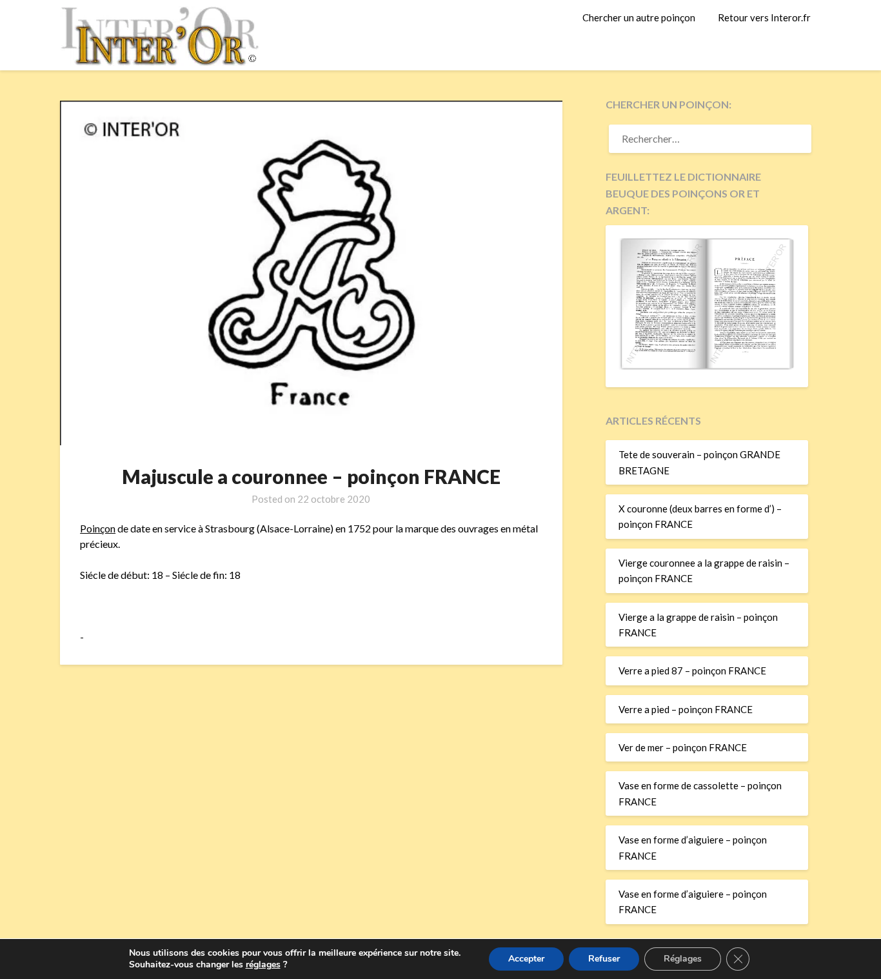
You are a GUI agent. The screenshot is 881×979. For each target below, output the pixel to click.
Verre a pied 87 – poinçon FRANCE (692, 670)
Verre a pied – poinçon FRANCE (686, 709)
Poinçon (97, 528)
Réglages (683, 959)
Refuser (604, 959)
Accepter (526, 959)
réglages (263, 965)
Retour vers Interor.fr (764, 17)
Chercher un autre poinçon (638, 17)
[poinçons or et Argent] (707, 366)
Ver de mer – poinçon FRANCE (683, 747)
